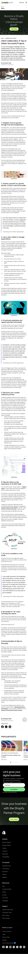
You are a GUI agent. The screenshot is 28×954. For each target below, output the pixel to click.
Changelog (5, 900)
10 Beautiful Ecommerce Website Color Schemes (10, 756)
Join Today (14, 29)
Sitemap (4, 940)
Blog (3, 886)
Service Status (6, 918)
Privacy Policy (6, 937)
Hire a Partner (5, 915)
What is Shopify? (6, 842)
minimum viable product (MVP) (9, 508)
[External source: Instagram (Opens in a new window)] (14, 947)
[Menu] (26, 2)
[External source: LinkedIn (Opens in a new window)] (10, 726)
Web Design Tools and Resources (9, 753)
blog (2, 38)
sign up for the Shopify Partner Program (11, 710)
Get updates (14, 789)
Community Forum (7, 912)
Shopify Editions (6, 845)
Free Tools (5, 897)
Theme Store (5, 868)
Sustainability (5, 857)
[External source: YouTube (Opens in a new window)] (10, 947)
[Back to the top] (3, 832)
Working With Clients (10, 38)
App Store (5, 871)
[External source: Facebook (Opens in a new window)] (2, 726)
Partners (4, 874)
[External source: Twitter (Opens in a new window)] (6, 726)
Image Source (14, 178)
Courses (4, 895)
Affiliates (4, 877)
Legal (3, 934)
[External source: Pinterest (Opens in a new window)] (24, 947)
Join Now (21, 2)
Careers (4, 848)
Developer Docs (6, 865)
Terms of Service (6, 931)
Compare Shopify (6, 889)
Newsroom (5, 854)
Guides (4, 892)
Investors (4, 851)
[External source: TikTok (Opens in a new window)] (17, 947)
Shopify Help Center (7, 909)
